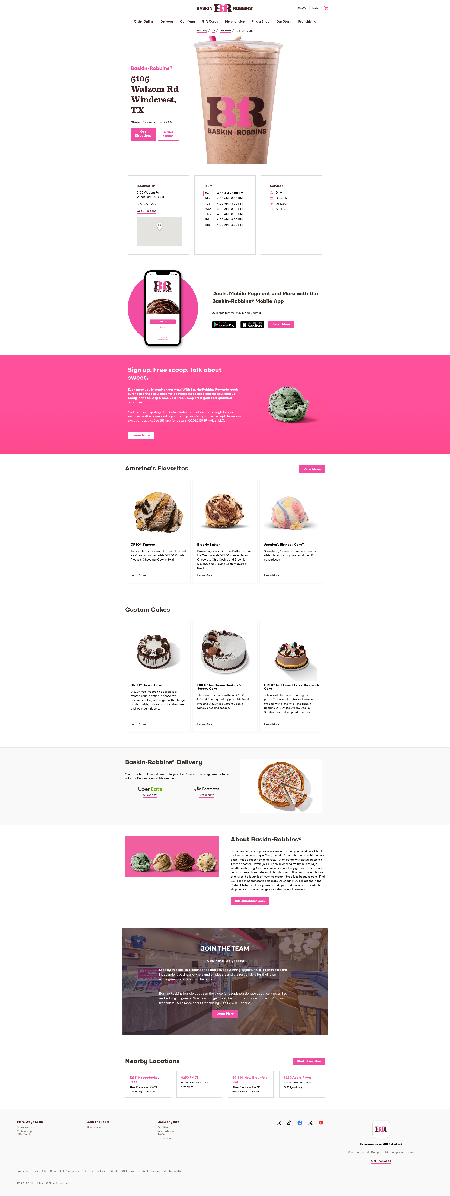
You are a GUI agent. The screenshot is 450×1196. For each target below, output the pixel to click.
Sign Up (302, 8)
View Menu (312, 469)
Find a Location (309, 1061)
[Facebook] (300, 1122)
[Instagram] (279, 1122)
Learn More (281, 324)
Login (315, 8)
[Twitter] (310, 1122)
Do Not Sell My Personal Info (64, 1171)
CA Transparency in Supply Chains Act (141, 1171)
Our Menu (187, 21)
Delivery (166, 21)
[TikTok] (289, 1122)
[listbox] (225, 531)
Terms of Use (40, 1171)
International (166, 1131)
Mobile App (24, 1131)
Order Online (143, 21)
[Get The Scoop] (381, 1129)
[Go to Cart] (324, 8)
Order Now (150, 795)
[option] (158, 531)
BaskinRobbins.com (250, 901)
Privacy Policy (24, 1171)
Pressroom (165, 1138)
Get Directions (143, 134)
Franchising (307, 21)
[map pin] (159, 227)
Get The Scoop (381, 1161)
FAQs (161, 1134)
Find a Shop (260, 21)
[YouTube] (321, 1122)
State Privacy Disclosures (94, 1171)
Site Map (114, 1171)
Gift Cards (210, 21)
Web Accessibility (172, 1171)
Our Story (283, 21)
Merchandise (235, 21)
